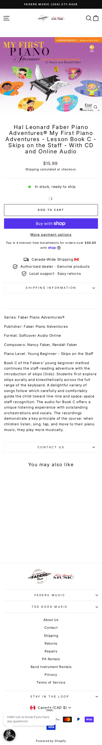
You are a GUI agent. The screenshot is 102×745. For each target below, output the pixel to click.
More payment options (51, 235)
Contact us (51, 447)
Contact (50, 627)
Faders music (49, 595)
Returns (51, 643)
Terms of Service (51, 682)
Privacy (51, 674)
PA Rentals (51, 659)
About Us (51, 620)
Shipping (32, 169)
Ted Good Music (50, 606)
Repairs (51, 651)
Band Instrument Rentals (51, 667)
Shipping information (51, 287)
